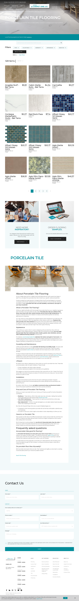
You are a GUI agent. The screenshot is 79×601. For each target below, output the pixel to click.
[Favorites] (72, 7)
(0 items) (74, 7)
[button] (70, 7)
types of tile (51, 435)
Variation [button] (61, 47)
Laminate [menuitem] (33, 571)
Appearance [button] (50, 47)
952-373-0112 (23, 2)
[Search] (61, 42)
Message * (7, 530)
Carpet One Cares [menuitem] (68, 564)
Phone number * (8, 515)
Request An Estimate (64, 7)
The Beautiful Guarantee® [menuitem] (56, 569)
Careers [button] (11, 9)
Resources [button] (15, 5)
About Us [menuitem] (66, 561)
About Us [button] (22, 5)
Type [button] (15, 47)
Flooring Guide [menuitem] (56, 566)
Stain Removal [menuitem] (56, 561)
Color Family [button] (26, 47)
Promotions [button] (19, 9)
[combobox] (38, 42)
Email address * (43, 515)
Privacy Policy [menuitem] (67, 572)
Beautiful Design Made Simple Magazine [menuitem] (45, 570)
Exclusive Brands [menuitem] (56, 576)
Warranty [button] (38, 47)
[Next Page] (50, 191)
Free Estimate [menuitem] (34, 575)
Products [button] (7, 5)
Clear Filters (22, 55)
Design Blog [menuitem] (44, 573)
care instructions (44, 356)
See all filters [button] (18, 51)
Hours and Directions (54, 7)
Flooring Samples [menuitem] (45, 566)
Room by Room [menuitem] (45, 561)
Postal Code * (8, 523)
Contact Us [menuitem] (66, 566)
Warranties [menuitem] (55, 572)
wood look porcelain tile (29, 337)
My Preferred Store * (44, 523)
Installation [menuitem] (55, 574)
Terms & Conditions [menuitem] (66, 569)
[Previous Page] (28, 191)
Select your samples (55, 238)
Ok (65, 598)
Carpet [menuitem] (32, 568)
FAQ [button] (5, 9)
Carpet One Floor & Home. (15, 593)
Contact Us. (29, 37)
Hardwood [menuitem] (33, 566)
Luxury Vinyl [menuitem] (33, 564)
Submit (39, 549)
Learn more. (39, 598)
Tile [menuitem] (31, 573)
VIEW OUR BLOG (20, 241)
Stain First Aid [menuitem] (56, 564)
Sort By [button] (19, 60)
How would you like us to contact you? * (13, 507)
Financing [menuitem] (33, 577)
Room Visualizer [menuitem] (45, 564)
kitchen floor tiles (43, 397)
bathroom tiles (57, 355)
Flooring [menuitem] (32, 561)
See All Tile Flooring (21, 455)
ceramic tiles (30, 349)
